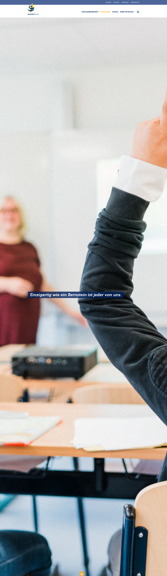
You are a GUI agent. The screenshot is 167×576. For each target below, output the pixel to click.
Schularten (105, 12)
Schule (115, 12)
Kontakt (116, 2)
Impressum (125, 2)
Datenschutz (135, 2)
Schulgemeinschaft (90, 12)
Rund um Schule (127, 12)
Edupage (108, 2)
